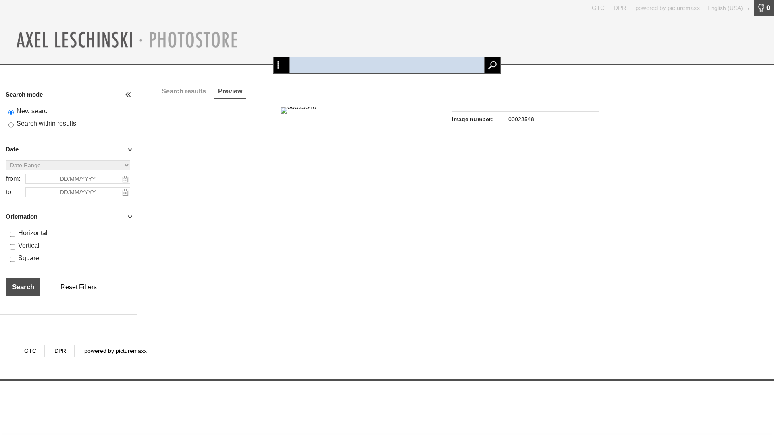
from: (13, 178)
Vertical (29, 245)
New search (34, 111)
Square (28, 258)
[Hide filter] (129, 94)
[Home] (387, 40)
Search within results (46, 123)
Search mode (24, 94)
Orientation (21, 216)
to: (9, 191)
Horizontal (33, 233)
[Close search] (281, 65)
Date (12, 149)
